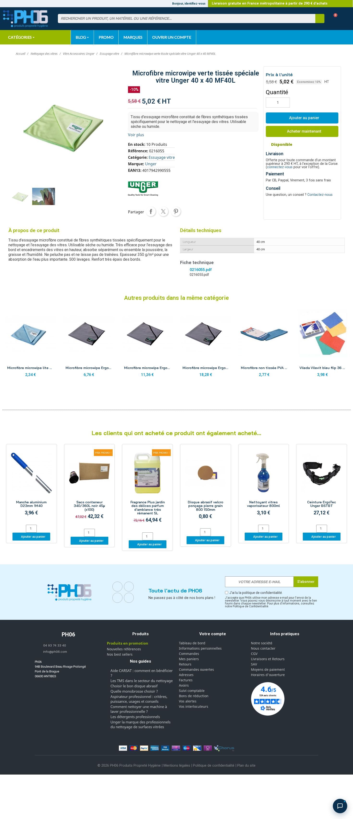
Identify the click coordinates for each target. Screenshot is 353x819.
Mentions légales (177, 765)
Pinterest (176, 211)
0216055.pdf (201, 269)
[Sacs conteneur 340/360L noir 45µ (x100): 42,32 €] (89, 487)
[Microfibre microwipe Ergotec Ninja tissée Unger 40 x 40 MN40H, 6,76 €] (89, 344)
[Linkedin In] (117, 598)
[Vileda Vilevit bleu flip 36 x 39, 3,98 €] (323, 344)
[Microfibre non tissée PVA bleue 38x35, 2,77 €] (264, 344)
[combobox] (184, 18)
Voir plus (136, 134)
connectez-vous (279, 167)
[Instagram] (129, 587)
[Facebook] (117, 587)
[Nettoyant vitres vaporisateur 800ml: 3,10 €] (263, 485)
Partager (151, 211)
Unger (151, 163)
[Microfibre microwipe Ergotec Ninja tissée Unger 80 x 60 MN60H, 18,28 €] (206, 344)
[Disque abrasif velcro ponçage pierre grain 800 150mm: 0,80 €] (205, 486)
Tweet (163, 211)
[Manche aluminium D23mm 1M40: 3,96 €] (31, 485)
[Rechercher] (319, 18)
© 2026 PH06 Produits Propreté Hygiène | (130, 765)
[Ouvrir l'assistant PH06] (340, 806)
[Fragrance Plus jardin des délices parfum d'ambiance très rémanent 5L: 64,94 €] (147, 489)
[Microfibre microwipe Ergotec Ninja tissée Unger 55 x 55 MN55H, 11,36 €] (147, 344)
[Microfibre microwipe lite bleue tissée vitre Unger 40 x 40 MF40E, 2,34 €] (30, 344)
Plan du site (246, 765)
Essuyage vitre (162, 157)
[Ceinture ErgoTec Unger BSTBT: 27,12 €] (321, 485)
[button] (333, 18)
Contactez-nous (320, 195)
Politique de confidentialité (213, 765)
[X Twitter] (129, 598)
